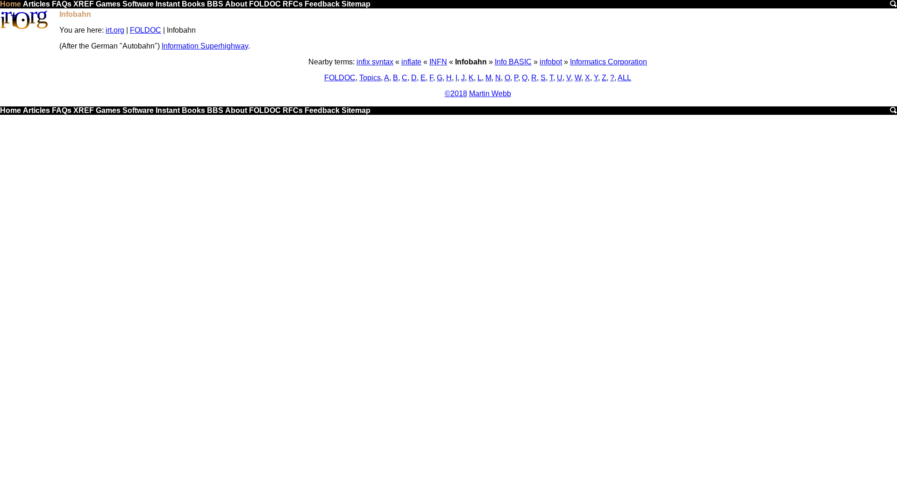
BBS (215, 4)
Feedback (322, 4)
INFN (438, 62)
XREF (83, 4)
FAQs (61, 4)
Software (138, 4)
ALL (624, 78)
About (236, 4)
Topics (370, 78)
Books (193, 4)
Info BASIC (513, 62)
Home (10, 4)
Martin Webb (490, 94)
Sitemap (356, 4)
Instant (168, 4)
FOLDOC (265, 4)
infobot (551, 62)
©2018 (456, 94)
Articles (36, 4)
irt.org (115, 30)
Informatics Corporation (608, 62)
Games (108, 4)
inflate (411, 62)
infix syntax (374, 62)
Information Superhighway (205, 46)
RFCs (293, 4)
